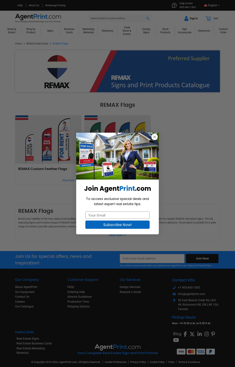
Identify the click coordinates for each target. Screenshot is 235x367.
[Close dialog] (154, 137)
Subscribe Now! (117, 224)
